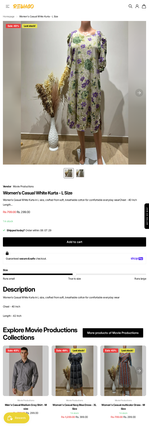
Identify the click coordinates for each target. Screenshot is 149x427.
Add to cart (74, 242)
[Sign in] (137, 6)
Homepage (9, 16)
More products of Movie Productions (113, 333)
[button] (139, 93)
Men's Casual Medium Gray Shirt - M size (26, 406)
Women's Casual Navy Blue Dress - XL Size (74, 406)
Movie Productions (23, 186)
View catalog (8, 6)
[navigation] (69, 173)
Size (5, 270)
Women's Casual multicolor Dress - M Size (123, 406)
